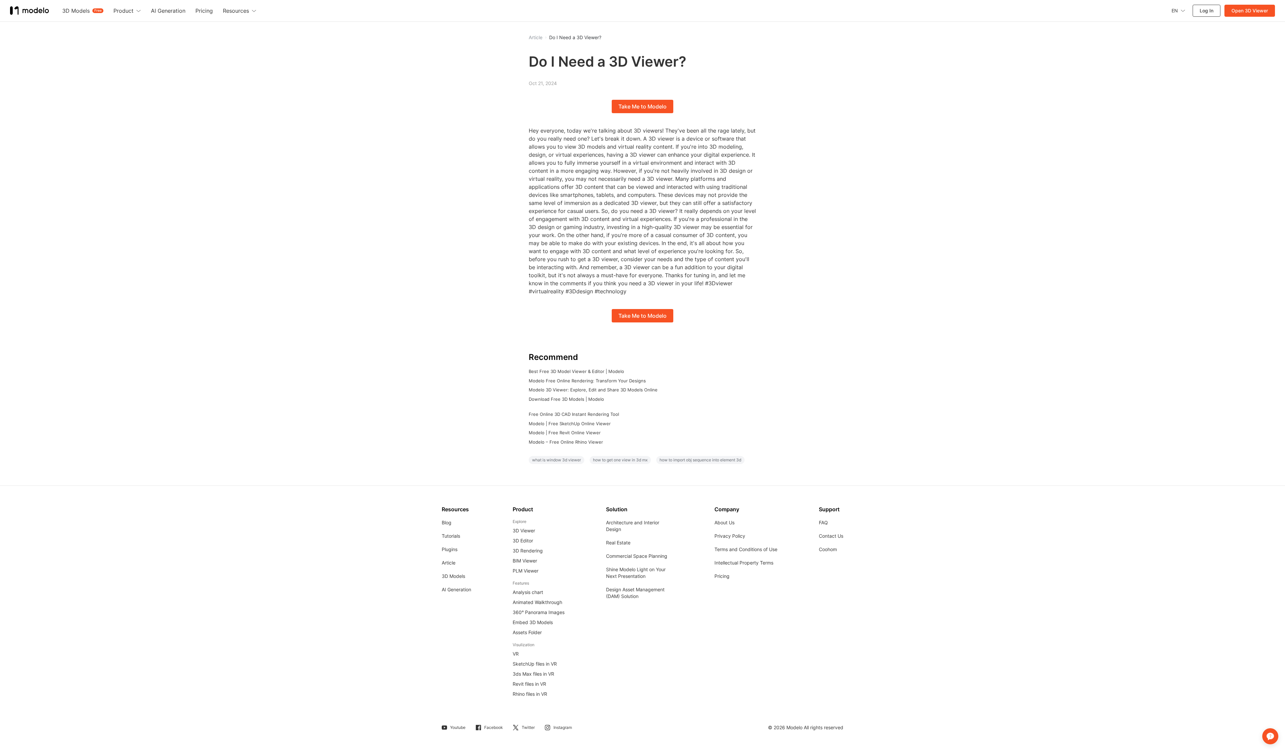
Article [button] (535, 37)
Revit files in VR (529, 684)
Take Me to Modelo (642, 106)
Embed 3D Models (533, 622)
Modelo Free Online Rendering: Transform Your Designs (587, 380)
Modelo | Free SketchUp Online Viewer (570, 423)
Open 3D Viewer (1249, 10)
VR (516, 654)
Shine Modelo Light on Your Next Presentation (636, 573)
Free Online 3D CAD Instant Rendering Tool (574, 414)
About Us (724, 522)
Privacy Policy (729, 536)
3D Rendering (528, 550)
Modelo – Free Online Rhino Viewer (566, 442)
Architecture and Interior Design (632, 526)
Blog (446, 522)
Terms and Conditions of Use (745, 549)
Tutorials (451, 536)
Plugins (449, 549)
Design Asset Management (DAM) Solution (635, 593)
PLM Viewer (525, 571)
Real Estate (618, 542)
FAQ (823, 522)
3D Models (453, 576)
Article (448, 563)
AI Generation (456, 589)
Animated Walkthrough (537, 602)
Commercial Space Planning (636, 556)
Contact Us (831, 536)
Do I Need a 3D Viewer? (575, 37)
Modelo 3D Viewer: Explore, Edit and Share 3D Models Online (593, 389)
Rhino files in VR (530, 694)
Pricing (722, 576)
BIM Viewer (525, 561)
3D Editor (523, 540)
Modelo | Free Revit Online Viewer (565, 432)
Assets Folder (527, 632)
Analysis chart (528, 592)
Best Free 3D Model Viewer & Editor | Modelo (576, 371)
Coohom (828, 549)
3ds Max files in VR (533, 674)
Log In (1206, 10)
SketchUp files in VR (535, 664)
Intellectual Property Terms (743, 563)
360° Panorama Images (539, 612)
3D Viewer (524, 530)
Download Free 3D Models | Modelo (566, 399)
